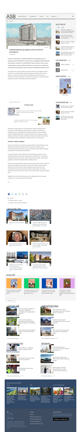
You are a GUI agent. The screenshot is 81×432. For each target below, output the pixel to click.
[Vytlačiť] (27, 194)
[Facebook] (9, 194)
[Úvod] (10, 16)
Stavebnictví (33, 16)
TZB (47, 16)
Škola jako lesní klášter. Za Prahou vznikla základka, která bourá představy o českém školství (67, 31)
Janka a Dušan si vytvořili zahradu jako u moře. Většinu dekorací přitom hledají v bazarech (69, 398)
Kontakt (32, 414)
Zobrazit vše (11, 300)
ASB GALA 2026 (64, 70)
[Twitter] (12, 194)
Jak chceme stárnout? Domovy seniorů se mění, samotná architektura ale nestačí (67, 48)
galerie (20, 200)
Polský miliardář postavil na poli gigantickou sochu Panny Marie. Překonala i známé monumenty (68, 54)
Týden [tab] (58, 27)
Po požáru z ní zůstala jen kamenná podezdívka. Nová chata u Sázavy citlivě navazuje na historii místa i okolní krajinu (45, 399)
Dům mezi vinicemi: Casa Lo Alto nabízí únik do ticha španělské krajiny (61, 331)
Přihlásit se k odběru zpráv (61, 419)
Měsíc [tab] (63, 27)
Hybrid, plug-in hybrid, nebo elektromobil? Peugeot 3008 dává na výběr (61, 359)
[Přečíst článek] (14, 283)
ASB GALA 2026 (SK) (65, 64)
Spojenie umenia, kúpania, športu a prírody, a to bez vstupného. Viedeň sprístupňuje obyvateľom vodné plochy (11, 399)
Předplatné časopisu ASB (35, 419)
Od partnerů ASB (62, 102)
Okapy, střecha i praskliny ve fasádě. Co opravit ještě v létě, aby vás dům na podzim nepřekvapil (35, 398)
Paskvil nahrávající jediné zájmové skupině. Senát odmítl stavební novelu (26, 331)
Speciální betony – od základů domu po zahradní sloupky (67, 106)
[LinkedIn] (16, 194)
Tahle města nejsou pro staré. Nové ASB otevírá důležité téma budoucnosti (31, 291)
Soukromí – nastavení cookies (36, 423)
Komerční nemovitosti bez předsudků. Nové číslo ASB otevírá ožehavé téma (48, 291)
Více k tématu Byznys (47, 375)
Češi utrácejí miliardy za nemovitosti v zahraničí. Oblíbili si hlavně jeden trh (61, 348)
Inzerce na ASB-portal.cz (35, 416)
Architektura (22, 16)
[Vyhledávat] (73, 16)
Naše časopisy (61, 76)
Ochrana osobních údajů (35, 421)
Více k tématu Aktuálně (13, 338)
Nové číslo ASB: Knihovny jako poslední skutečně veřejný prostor (13, 291)
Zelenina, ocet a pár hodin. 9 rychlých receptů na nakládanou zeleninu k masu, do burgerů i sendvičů (58, 399)
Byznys (41, 16)
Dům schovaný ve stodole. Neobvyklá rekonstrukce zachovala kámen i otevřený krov (61, 311)
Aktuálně (12, 198)
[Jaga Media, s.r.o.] (10, 415)
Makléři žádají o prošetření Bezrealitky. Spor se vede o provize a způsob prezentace (60, 369)
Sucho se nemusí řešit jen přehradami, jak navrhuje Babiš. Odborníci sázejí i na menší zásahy (26, 321)
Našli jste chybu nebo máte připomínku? (18, 202)
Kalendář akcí (61, 60)
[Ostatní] (58, 16)
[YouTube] (19, 194)
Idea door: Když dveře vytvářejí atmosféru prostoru (67, 42)
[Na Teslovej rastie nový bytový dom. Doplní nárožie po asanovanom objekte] (23, 391)
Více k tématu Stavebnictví (14, 375)
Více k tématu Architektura (48, 338)
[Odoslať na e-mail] (23, 194)
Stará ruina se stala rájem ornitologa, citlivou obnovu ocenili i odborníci (61, 321)
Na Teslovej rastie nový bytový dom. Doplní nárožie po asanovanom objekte (22, 397)
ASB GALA (53, 16)
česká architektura (14, 200)
